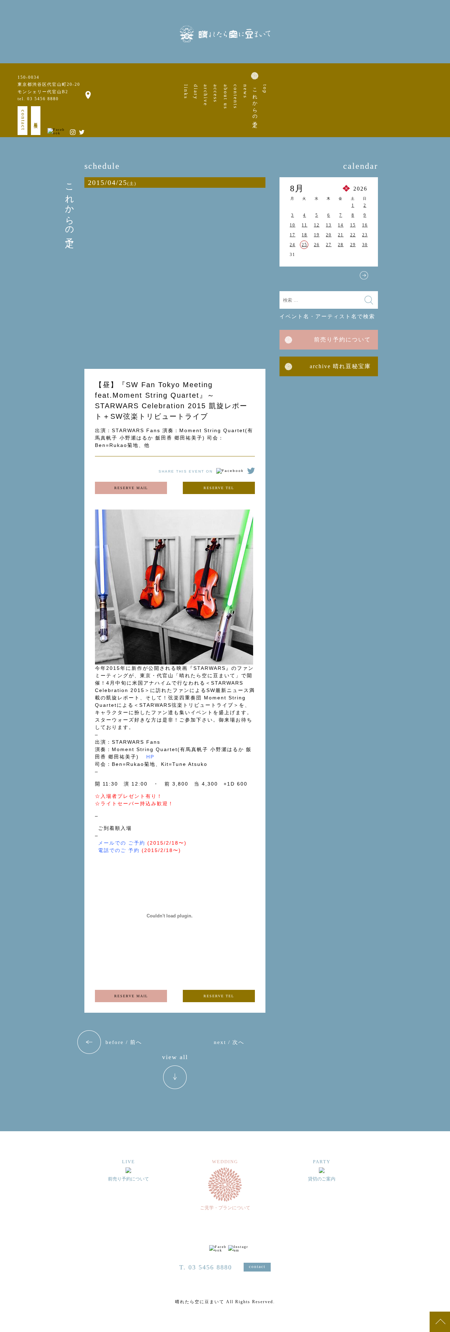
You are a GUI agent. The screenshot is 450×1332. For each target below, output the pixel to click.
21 (340, 235)
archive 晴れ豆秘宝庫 (340, 366)
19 (317, 235)
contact (23, 120)
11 (304, 225)
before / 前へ (123, 1042)
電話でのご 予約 (119, 850)
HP (150, 757)
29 (353, 245)
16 (365, 225)
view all (175, 1057)
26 (317, 245)
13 (329, 225)
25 (304, 245)
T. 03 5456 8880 (205, 1267)
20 (329, 235)
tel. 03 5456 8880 (38, 98)
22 (353, 235)
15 (353, 225)
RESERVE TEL (219, 488)
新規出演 (36, 120)
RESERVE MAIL (131, 488)
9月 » (364, 275)
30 (365, 245)
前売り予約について (342, 339)
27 (329, 245)
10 (292, 225)
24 (292, 245)
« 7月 (293, 275)
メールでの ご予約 (121, 843)
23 (365, 235)
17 (292, 235)
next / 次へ (229, 1042)
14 (340, 225)
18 (304, 235)
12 (317, 225)
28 (340, 245)
